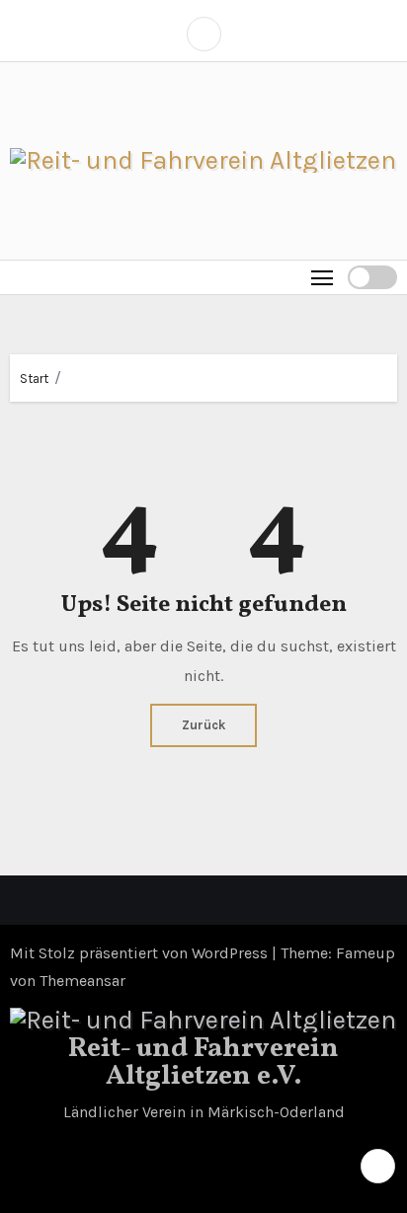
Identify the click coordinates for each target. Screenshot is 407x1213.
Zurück (203, 725)
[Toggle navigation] (322, 276)
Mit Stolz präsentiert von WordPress (141, 953)
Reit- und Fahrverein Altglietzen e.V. (203, 1062)
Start (34, 378)
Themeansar (82, 980)
